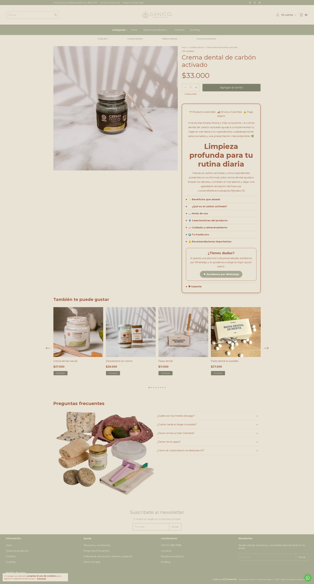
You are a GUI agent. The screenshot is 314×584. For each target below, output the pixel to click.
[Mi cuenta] (277, 15)
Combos (179, 29)
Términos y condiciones (96, 545)
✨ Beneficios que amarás (204, 199)
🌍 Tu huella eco (198, 234)
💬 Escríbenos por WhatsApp (221, 274)
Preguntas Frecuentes (96, 550)
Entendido (41, 578)
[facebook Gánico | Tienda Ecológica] (255, 2)
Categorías (119, 29)
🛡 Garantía (194, 286)
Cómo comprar (92, 561)
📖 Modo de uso (198, 213)
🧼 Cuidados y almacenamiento (207, 227)
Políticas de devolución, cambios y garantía (107, 556)
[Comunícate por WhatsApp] (307, 577)
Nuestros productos (172, 556)
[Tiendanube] (224, 580)
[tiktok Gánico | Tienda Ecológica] (260, 2)
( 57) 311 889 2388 (171, 545)
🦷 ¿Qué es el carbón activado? (207, 206)
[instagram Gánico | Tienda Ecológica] (250, 2)
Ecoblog (195, 29)
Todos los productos (154, 29)
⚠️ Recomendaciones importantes (209, 241)
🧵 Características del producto (208, 220)
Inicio (134, 29)
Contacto (166, 550)
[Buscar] (55, 14)
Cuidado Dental (196, 47)
